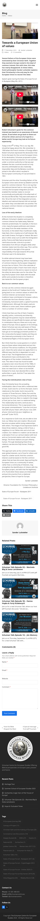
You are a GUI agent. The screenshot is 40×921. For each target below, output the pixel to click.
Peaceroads (8, 850)
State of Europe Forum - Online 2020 (17, 870)
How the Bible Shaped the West (9, 728)
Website (5, 679)
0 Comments (17, 52)
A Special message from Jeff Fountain (28, 728)
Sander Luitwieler (26, 50)
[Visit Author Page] (20, 526)
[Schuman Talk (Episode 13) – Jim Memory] (20, 622)
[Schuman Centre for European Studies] (20, 749)
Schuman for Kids (24, 850)
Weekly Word (27, 878)
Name (5, 662)
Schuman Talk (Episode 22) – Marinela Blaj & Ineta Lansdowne (18, 568)
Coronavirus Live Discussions (15, 834)
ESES (22, 838)
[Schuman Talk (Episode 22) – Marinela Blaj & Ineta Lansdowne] (20, 554)
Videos (6, 52)
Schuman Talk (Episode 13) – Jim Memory (19, 635)
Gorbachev (20, 842)
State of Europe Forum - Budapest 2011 (17, 498)
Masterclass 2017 (27, 846)
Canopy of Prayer (11, 825)
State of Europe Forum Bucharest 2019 (19, 874)
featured (7, 842)
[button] (37, 5)
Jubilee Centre (10, 846)
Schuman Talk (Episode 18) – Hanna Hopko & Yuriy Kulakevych (17, 602)
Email (4, 670)
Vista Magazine (10, 878)
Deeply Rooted (9, 838)
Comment (6, 687)
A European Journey (12, 821)
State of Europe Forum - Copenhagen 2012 (19, 864)
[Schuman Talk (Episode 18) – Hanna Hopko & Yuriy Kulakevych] (20, 588)
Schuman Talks (10, 855)
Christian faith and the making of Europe (19, 830)
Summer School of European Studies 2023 (20, 788)
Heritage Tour (10, 784)
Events (32, 838)
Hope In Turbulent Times (14, 806)
